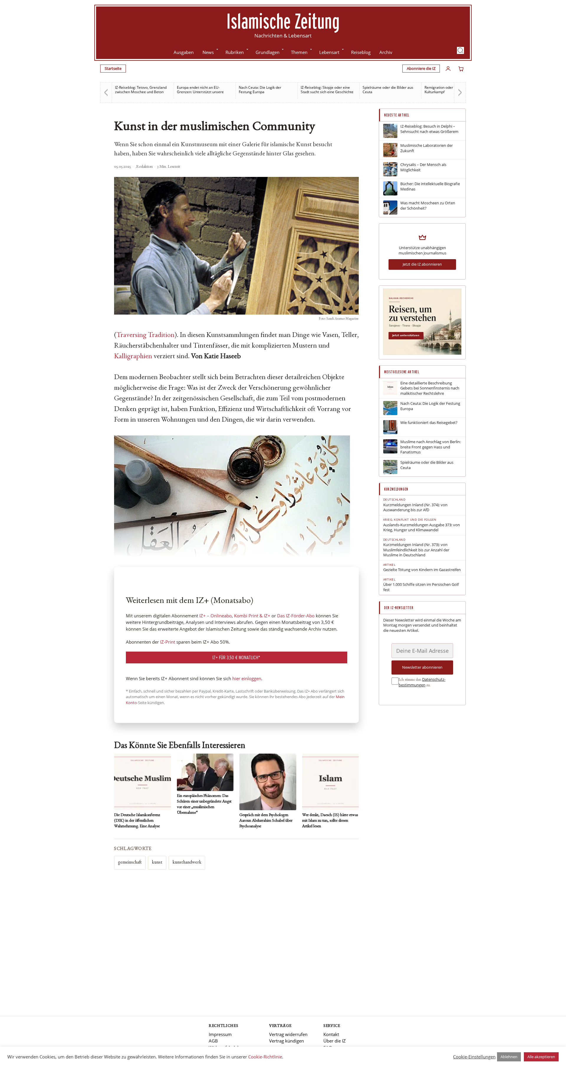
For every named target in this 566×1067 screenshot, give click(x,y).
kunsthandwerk (186, 862)
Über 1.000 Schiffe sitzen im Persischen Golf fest (421, 587)
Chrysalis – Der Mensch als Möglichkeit (423, 167)
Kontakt (331, 1034)
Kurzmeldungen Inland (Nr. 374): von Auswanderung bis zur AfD (415, 507)
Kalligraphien (133, 356)
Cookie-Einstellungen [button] (474, 1057)
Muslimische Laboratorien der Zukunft (426, 148)
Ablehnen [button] (509, 1056)
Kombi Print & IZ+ (252, 616)
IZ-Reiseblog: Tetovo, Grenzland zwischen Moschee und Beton (141, 89)
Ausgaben (184, 52)
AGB (213, 1041)
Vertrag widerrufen (288, 1034)
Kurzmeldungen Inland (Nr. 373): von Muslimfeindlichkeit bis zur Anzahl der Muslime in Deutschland (416, 550)
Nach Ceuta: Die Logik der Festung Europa (260, 89)
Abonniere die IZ (421, 68)
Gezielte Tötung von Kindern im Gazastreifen (422, 569)
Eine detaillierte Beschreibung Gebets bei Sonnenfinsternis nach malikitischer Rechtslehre (429, 388)
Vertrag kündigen (286, 1041)
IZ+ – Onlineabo (215, 616)
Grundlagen (267, 52)
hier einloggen (246, 678)
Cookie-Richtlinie (265, 1057)
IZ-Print (167, 642)
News (208, 52)
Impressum (220, 1034)
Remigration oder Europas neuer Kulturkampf (451, 89)
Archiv (385, 52)
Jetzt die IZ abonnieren (422, 264)
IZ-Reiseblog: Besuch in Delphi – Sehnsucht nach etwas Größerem (429, 129)
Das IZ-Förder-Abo (296, 616)
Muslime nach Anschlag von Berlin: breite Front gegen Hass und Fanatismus (430, 447)
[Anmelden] (448, 68)
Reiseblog (361, 52)
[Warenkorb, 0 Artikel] (461, 68)
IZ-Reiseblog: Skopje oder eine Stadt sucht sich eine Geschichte (327, 89)
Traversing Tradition (145, 335)
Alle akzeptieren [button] (541, 1056)
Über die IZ (334, 1041)
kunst (157, 862)
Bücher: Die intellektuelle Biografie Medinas (430, 186)
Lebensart (329, 52)
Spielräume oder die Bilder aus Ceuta (388, 89)
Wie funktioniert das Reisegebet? (429, 422)
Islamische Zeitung (283, 21)
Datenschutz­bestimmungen (422, 682)
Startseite (113, 68)
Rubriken (235, 52)
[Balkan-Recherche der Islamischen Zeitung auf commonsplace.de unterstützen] (422, 353)
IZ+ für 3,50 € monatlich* (236, 657)
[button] (460, 50)
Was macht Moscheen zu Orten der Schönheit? (427, 205)
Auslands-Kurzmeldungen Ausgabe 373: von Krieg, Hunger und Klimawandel (421, 527)
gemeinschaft (130, 862)
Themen (299, 52)
